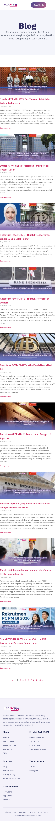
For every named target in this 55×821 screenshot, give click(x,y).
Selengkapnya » (5, 128)
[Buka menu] (50, 5)
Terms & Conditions (11, 778)
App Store (7, 796)
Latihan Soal (34, 745)
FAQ (5, 753)
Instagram (33, 770)
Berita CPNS (8, 741)
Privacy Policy (9, 774)
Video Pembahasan (37, 749)
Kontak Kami (8, 770)
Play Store (7, 792)
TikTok (32, 766)
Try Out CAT (34, 741)
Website (6, 799)
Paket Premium (9, 745)
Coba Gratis (38, 5)
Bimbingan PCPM (37, 737)
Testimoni (7, 749)
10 (40, 680)
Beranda (6, 737)
